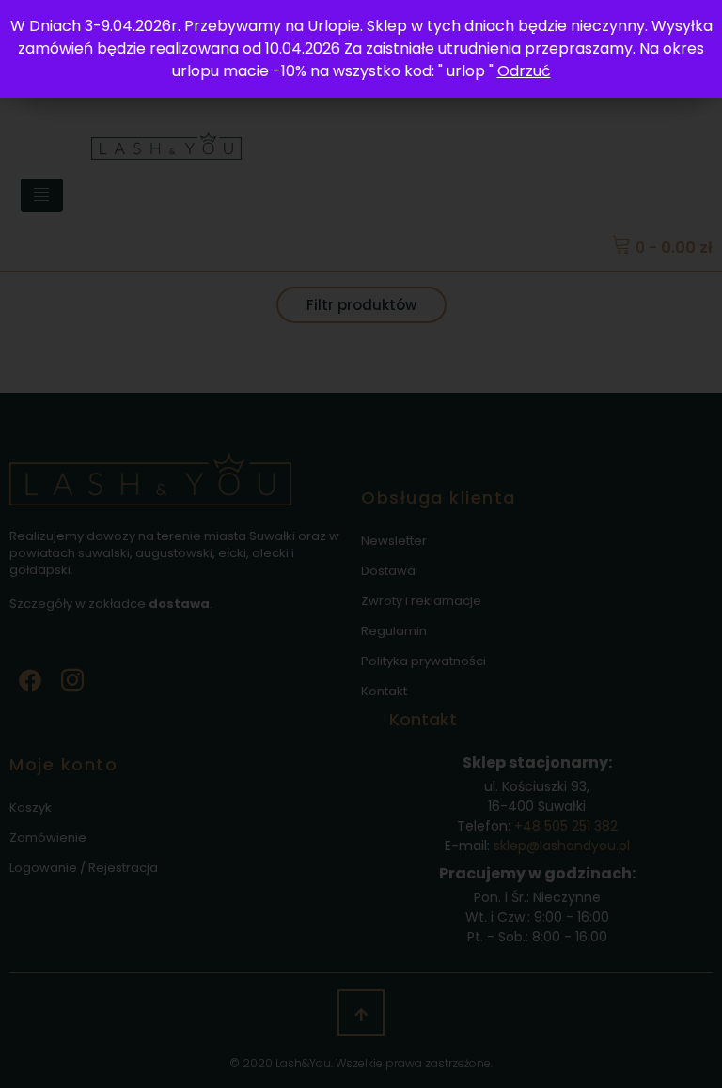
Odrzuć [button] (524, 71)
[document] (361, 544)
